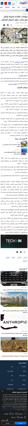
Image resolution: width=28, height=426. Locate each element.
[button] (13, 3)
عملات (24, 380)
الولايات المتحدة (12, 84)
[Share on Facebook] (8, 25)
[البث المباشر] (5, 3)
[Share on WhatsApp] (11, 25)
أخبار (12, 366)
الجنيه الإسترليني (19, 61)
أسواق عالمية (22, 375)
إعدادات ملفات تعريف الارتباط (9, 409)
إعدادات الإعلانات (9, 408)
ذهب (12, 380)
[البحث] (9, 3)
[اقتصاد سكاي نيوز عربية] (22, 3)
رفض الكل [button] (7, 423)
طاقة (24, 371)
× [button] (2, 391)
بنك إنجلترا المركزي (6, 67)
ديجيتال (24, 384)
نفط (12, 375)
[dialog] (14, 407)
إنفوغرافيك (10, 384)
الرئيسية (24, 7)
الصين (25, 215)
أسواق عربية (10, 371)
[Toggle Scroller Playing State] (27, 10)
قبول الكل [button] (20, 423)
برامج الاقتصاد (9, 389)
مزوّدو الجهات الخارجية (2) (9, 401)
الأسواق (7, 7)
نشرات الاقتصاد (22, 389)
